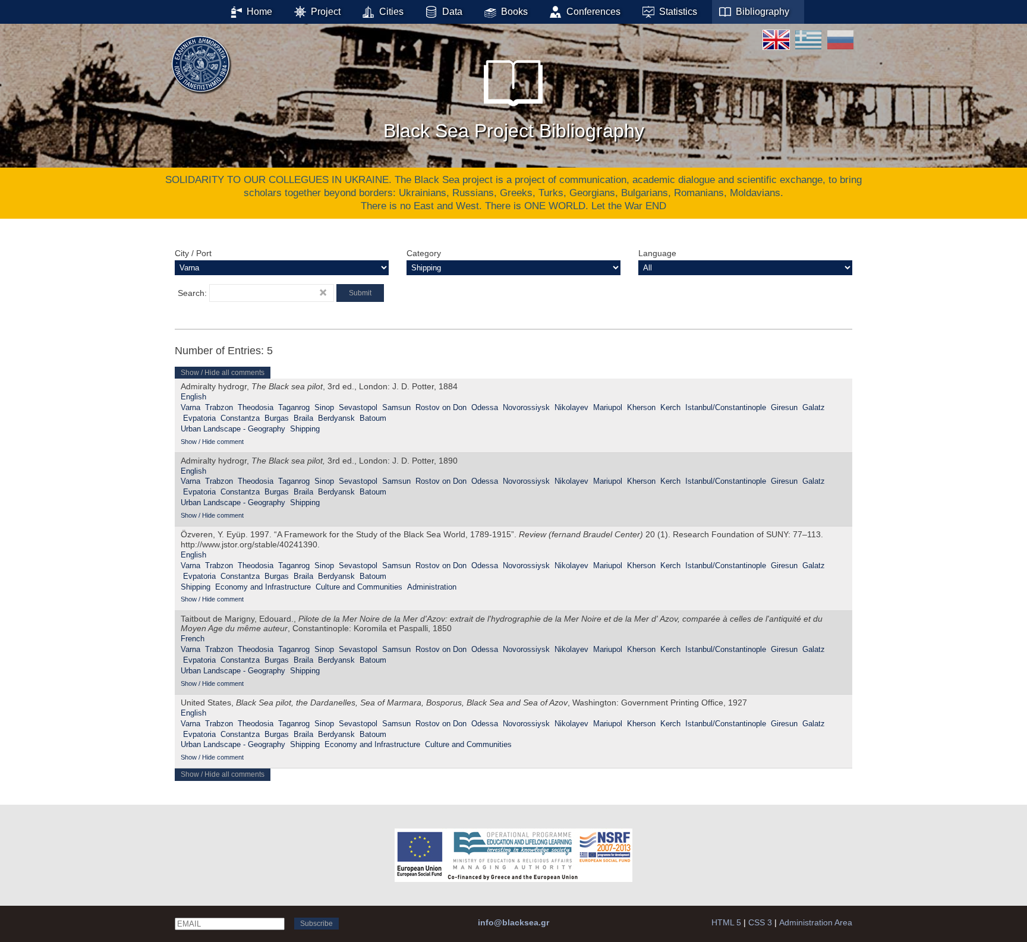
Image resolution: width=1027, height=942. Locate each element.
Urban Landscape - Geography (233, 428)
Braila (303, 418)
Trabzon (219, 407)
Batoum (373, 418)
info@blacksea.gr (513, 922)
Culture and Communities (359, 586)
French (192, 638)
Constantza (240, 418)
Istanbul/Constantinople (725, 407)
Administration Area (815, 922)
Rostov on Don (441, 407)
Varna (190, 407)
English (193, 396)
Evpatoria (199, 418)
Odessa (484, 407)
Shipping (305, 428)
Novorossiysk (526, 407)
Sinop (324, 407)
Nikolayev (571, 407)
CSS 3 (760, 922)
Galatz (813, 407)
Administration (431, 586)
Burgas (276, 418)
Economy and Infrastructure (263, 586)
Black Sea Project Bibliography (513, 130)
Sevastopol (358, 407)
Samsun (396, 407)
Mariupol (607, 407)
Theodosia (255, 407)
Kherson (641, 407)
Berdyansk (336, 418)
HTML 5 (726, 922)
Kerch (670, 407)
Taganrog (294, 407)
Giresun (784, 407)
